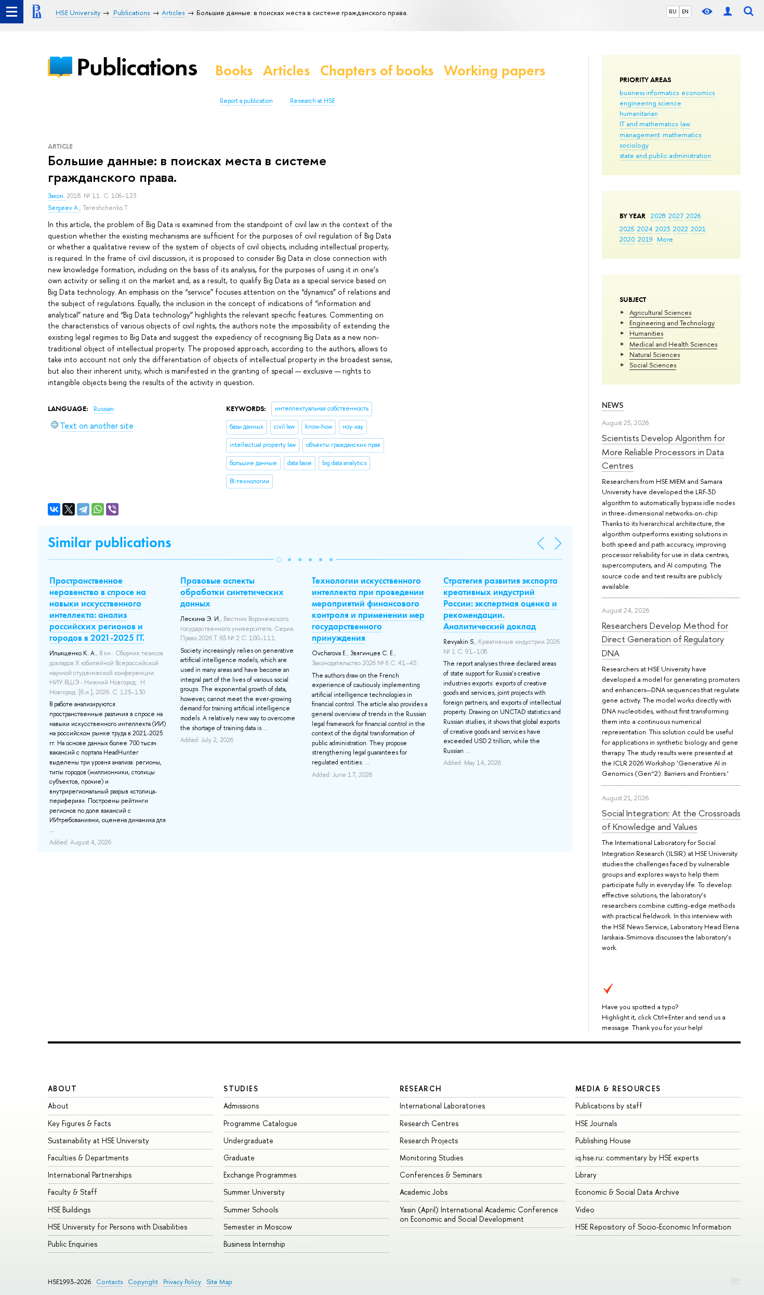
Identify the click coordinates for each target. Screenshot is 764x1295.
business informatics (649, 92)
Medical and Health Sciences (673, 344)
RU (673, 11)
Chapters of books (376, 70)
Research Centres (429, 1123)
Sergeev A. (64, 208)
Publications (136, 67)
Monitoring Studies (431, 1157)
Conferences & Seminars (441, 1175)
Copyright (143, 1281)
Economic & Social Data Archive (627, 1192)
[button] (279, 559)
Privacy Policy (182, 1281)
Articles (286, 70)
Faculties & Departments (88, 1157)
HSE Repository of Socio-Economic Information (653, 1227)
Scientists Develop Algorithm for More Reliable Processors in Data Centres (663, 451)
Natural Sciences (654, 354)
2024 (645, 228)
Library (586, 1175)
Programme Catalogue (260, 1123)
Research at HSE (312, 101)
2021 (698, 228)
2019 (645, 239)
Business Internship (254, 1244)
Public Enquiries (72, 1244)
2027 (675, 215)
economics (698, 92)
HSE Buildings (69, 1209)
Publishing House (603, 1140)
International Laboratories (442, 1106)
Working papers (494, 70)
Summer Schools (250, 1209)
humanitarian (639, 113)
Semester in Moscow (257, 1227)
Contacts (109, 1281)
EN (685, 11)
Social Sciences (652, 364)
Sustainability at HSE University (98, 1140)
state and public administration (665, 155)
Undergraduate (248, 1140)
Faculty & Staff (72, 1192)
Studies (240, 1088)
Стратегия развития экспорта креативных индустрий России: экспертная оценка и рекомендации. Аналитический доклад (500, 603)
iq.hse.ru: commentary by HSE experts (637, 1157)
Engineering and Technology (672, 322)
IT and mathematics (649, 123)
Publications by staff (608, 1106)
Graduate (239, 1157)
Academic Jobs (423, 1192)
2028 (658, 215)
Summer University (254, 1192)
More (665, 239)
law (685, 123)
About (62, 1088)
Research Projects (429, 1140)
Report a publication (246, 101)
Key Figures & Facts (79, 1123)
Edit (736, 1280)
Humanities (646, 333)
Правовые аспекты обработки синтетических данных (232, 592)
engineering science (650, 103)
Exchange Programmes (259, 1175)
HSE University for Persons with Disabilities (117, 1227)
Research (421, 1088)
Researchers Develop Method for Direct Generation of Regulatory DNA (665, 639)
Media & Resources (618, 1088)
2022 (680, 228)
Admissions (241, 1106)
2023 (662, 228)
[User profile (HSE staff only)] (727, 11)
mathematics (682, 134)
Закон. (57, 196)
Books (234, 70)
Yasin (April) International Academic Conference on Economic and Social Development (479, 1214)
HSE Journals (596, 1123)
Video (585, 1209)
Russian (104, 409)
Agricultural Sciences (660, 312)
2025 (627, 228)
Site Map (219, 1281)
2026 (693, 215)
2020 (627, 239)
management (640, 134)
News (613, 405)
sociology (634, 145)
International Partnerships (89, 1175)
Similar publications (109, 542)
